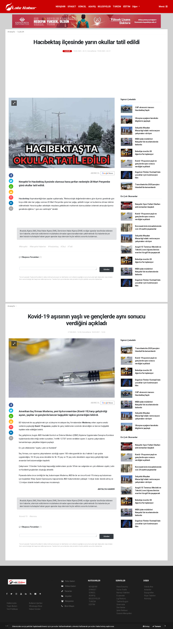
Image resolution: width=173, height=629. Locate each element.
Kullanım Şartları (35, 603)
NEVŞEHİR (60, 6)
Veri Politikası (12, 609)
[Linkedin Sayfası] (27, 594)
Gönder (107, 269)
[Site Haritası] (36, 594)
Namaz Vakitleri (123, 593)
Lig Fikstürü (121, 598)
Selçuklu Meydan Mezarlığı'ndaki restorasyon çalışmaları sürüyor (147, 130)
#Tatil (70, 247)
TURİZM (117, 6)
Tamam (157, 626)
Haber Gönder (35, 609)
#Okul (63, 247)
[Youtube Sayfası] (22, 594)
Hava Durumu (122, 587)
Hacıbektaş (24, 198)
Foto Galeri (70, 581)
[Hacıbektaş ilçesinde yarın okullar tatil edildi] (62, 133)
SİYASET (72, 6)
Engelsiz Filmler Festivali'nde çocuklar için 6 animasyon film (147, 175)
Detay (146, 626)
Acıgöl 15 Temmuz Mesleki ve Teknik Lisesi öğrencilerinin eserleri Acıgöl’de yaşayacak (148, 250)
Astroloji (147, 598)
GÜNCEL (82, 6)
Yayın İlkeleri (12, 606)
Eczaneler (121, 596)
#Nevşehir (23, 247)
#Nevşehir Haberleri (38, 247)
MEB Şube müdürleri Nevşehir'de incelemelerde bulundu (146, 142)
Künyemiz (69, 601)
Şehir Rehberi (122, 610)
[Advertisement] (86, 75)
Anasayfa (11, 32)
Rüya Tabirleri (149, 596)
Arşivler (68, 596)
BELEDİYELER (104, 6)
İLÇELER (21, 32)
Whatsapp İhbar (35, 606)
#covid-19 (23, 516)
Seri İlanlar (121, 607)
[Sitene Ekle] (41, 594)
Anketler (147, 590)
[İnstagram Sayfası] (17, 594)
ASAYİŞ (92, 6)
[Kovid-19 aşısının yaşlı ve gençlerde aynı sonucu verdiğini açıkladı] (62, 368)
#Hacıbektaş (53, 247)
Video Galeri (70, 586)
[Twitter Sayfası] (12, 594)
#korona (33, 516)
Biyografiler (149, 593)
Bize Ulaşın (69, 606)
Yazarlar (68, 591)
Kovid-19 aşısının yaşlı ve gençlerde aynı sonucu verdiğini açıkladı (146, 164)
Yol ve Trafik (122, 590)
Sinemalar (121, 604)
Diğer (135, 6)
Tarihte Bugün (122, 601)
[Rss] (32, 594)
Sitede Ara (148, 587)
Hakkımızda (11, 603)
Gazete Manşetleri (124, 613)
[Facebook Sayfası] (8, 594)
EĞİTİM (126, 6)
